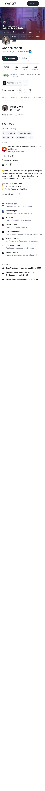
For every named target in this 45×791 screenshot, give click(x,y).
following (7, 115)
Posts (14, 97)
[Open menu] (42, 3)
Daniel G (21, 74)
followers (19, 115)
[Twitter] (25, 90)
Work (4, 97)
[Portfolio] (30, 90)
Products (25, 97)
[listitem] (35, 67)
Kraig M (28, 74)
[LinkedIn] (20, 90)
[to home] (9, 3)
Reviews (38, 97)
